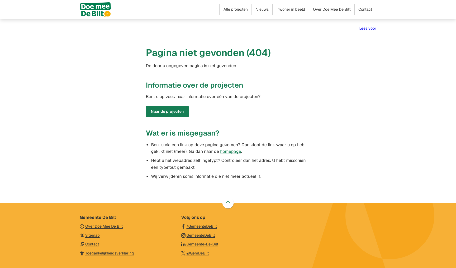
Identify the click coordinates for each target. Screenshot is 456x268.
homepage (230, 151)
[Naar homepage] (95, 9)
